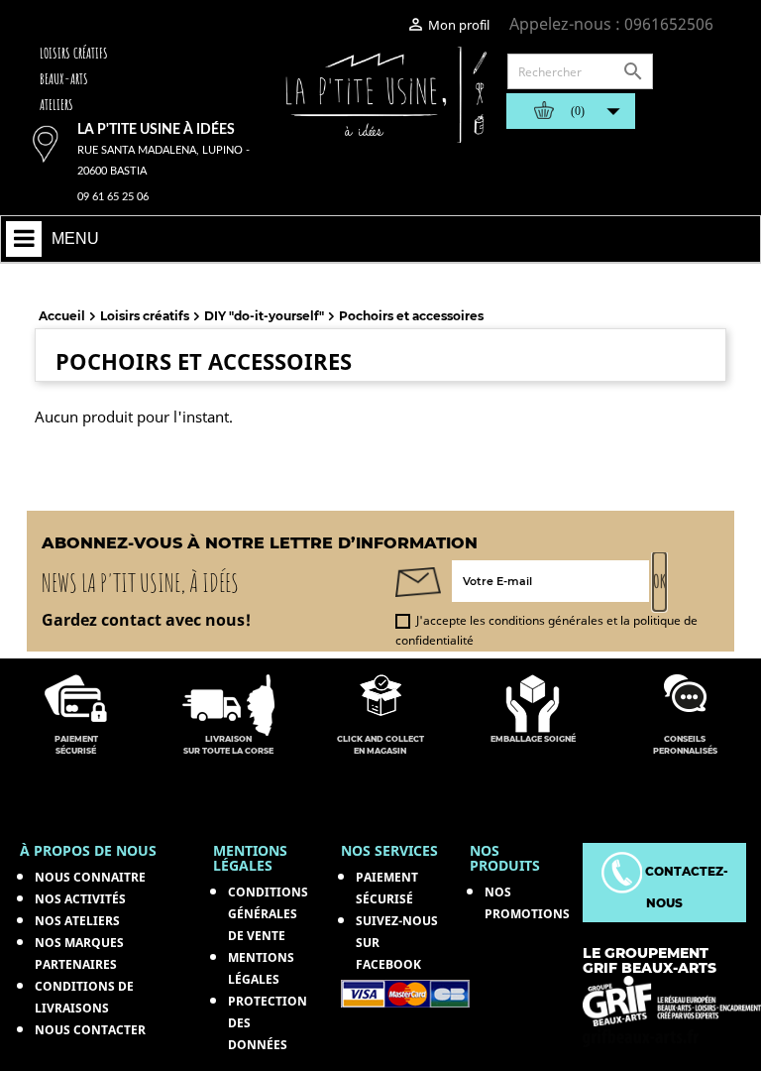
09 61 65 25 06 (113, 196)
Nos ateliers (77, 920)
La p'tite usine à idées (156, 130)
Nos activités (80, 899)
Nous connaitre (90, 877)
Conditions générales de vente (268, 914)
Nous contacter (90, 1029)
